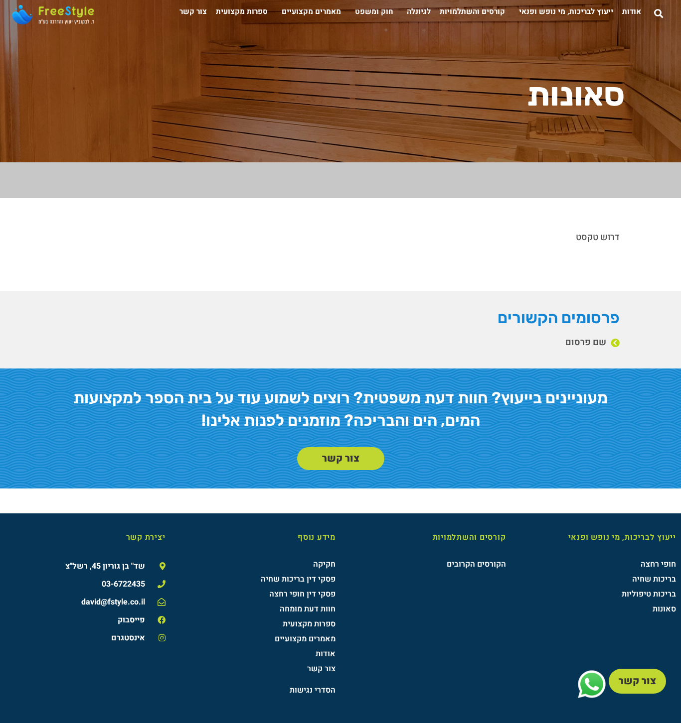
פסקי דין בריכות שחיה (298, 579)
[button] (659, 13)
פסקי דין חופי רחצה (302, 594)
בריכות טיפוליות (649, 594)
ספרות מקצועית (242, 11)
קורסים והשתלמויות (472, 11)
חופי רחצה (658, 564)
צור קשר (193, 11)
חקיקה (324, 564)
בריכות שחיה (654, 579)
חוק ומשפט (374, 11)
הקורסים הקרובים (476, 564)
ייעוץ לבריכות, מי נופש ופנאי (566, 11)
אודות (631, 11)
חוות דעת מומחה (308, 609)
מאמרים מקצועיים (311, 11)
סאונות (664, 609)
